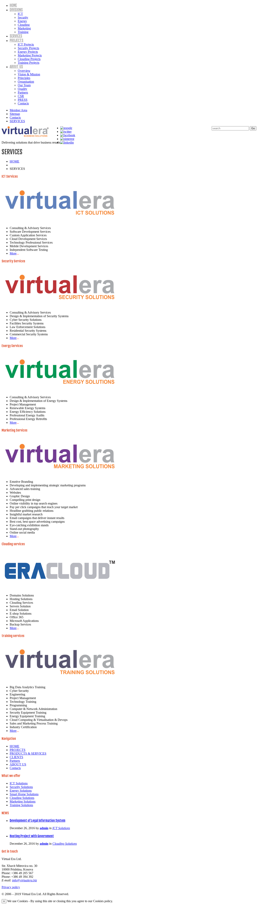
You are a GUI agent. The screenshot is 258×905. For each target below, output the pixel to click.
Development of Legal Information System (37, 820)
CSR (21, 96)
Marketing (24, 28)
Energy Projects (28, 51)
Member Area (18, 110)
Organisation (26, 81)
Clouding (24, 24)
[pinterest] (67, 139)
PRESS (22, 99)
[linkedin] (67, 142)
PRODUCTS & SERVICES (28, 753)
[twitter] (66, 131)
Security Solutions (21, 787)
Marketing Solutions (22, 801)
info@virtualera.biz (24, 880)
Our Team (24, 85)
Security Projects (28, 48)
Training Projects (28, 62)
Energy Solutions (21, 790)
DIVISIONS (16, 10)
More (13, 253)
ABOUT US (16, 67)
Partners (23, 92)
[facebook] (67, 135)
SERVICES (16, 36)
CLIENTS (16, 757)
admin (44, 828)
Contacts (23, 103)
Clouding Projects (29, 59)
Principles (24, 78)
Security (23, 17)
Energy (22, 21)
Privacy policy (11, 887)
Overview (24, 70)
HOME (13, 5)
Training (23, 32)
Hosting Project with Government (32, 836)
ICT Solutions (19, 783)
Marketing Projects (30, 55)
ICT (20, 14)
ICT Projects (26, 44)
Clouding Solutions (22, 798)
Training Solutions (21, 805)
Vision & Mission (29, 74)
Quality (22, 89)
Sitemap (15, 114)
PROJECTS (16, 40)
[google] (66, 128)
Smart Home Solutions (24, 794)
